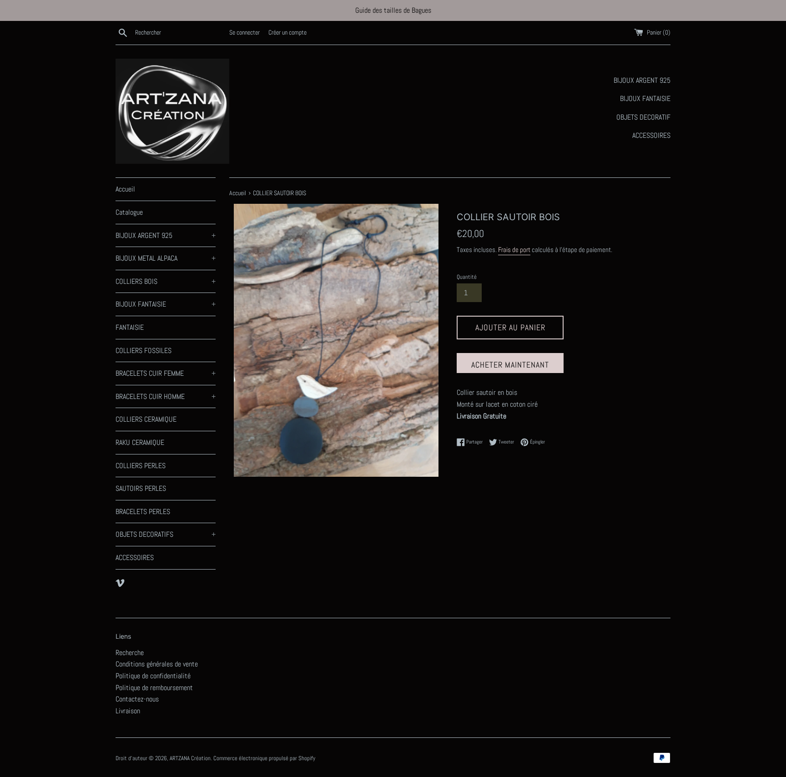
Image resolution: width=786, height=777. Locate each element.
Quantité (467, 277)
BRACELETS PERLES (143, 511)
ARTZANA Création (190, 758)
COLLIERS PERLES (141, 465)
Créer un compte (287, 32)
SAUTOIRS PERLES (141, 488)
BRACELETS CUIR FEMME (166, 373)
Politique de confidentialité (153, 676)
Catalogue (129, 212)
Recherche (130, 652)
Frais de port (514, 249)
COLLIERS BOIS (166, 281)
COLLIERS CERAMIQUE (146, 419)
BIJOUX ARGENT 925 (166, 235)
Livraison (128, 711)
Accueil (125, 189)
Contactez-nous (137, 699)
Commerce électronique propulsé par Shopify (264, 758)
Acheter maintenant (510, 364)
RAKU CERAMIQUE (140, 442)
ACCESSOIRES (135, 557)
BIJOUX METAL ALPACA (166, 258)
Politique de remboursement (154, 687)
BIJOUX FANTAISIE (166, 304)
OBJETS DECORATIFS (166, 534)
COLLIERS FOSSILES (143, 350)
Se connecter (244, 32)
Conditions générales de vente (157, 664)
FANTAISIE (130, 327)
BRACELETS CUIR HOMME (166, 396)
